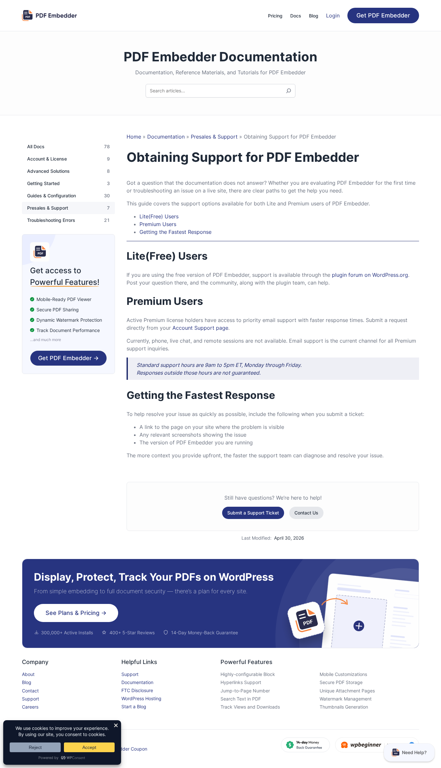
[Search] (288, 91)
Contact (30, 690)
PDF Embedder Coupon (122, 749)
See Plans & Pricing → (76, 612)
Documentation (166, 136)
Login (333, 15)
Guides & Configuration (51, 195)
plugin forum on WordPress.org (370, 275)
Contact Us (306, 512)
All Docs (36, 146)
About (28, 674)
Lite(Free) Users (159, 216)
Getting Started (43, 183)
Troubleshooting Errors (51, 220)
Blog (26, 682)
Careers (30, 707)
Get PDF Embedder (383, 15)
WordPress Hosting (141, 698)
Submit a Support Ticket (253, 512)
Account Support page (200, 328)
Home (134, 136)
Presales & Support (47, 208)
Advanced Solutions (48, 171)
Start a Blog (133, 706)
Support (30, 698)
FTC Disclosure (137, 690)
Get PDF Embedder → (68, 358)
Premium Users (157, 224)
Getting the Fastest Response (175, 232)
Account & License (47, 159)
